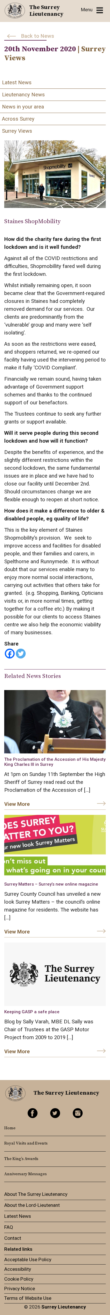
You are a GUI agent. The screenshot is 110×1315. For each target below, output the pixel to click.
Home (10, 1128)
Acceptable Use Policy (27, 1259)
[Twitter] (21, 653)
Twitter (55, 1113)
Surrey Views (17, 131)
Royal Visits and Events (26, 1143)
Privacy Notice (19, 1288)
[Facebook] (10, 653)
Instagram (78, 1113)
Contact (12, 1238)
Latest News (17, 82)
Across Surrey (18, 119)
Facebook (33, 1113)
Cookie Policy (18, 1279)
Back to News (37, 36)
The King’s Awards (21, 1158)
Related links (18, 1249)
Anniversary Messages (25, 1174)
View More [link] (17, 804)
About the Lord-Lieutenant (32, 1205)
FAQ (8, 1227)
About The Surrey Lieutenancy (35, 1194)
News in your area (23, 107)
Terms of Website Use (27, 1298)
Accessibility (17, 1269)
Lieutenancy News (23, 95)
